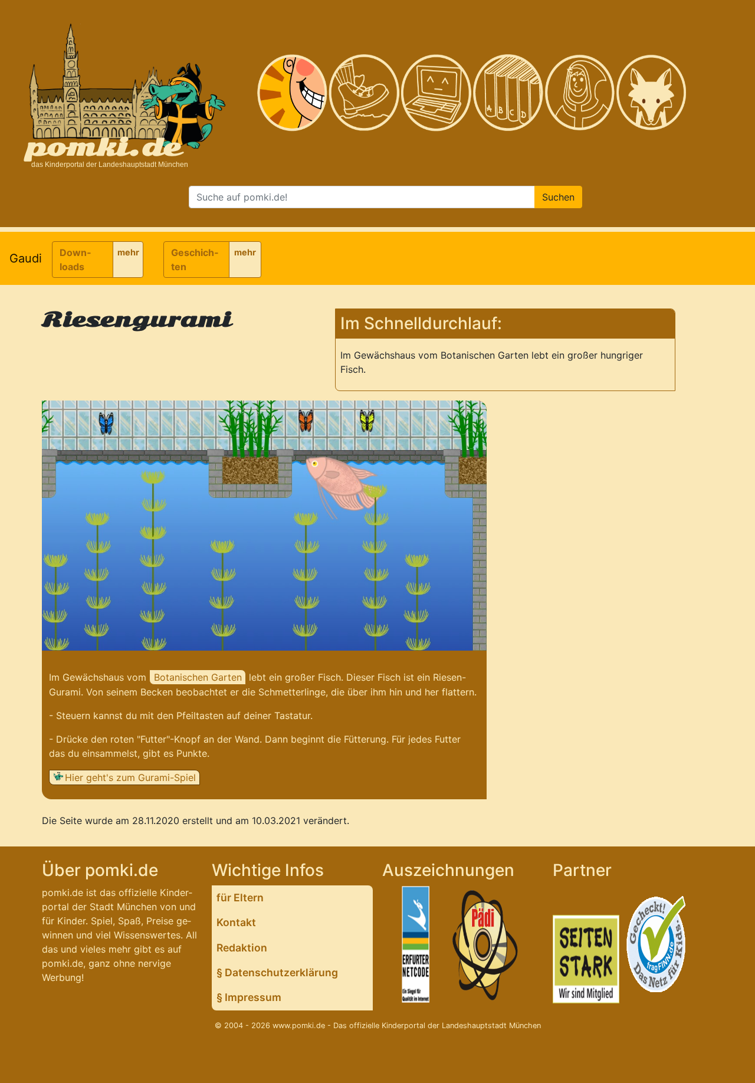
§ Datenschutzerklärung (277, 972)
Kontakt (236, 922)
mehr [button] (128, 252)
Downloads (75, 260)
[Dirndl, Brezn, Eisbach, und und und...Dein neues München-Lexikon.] (508, 93)
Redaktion (241, 947)
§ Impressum (248, 997)
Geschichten (194, 260)
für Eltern (240, 897)
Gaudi (25, 258)
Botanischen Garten (198, 677)
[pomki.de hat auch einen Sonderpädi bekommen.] (486, 946)
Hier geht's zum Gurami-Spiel (130, 777)
